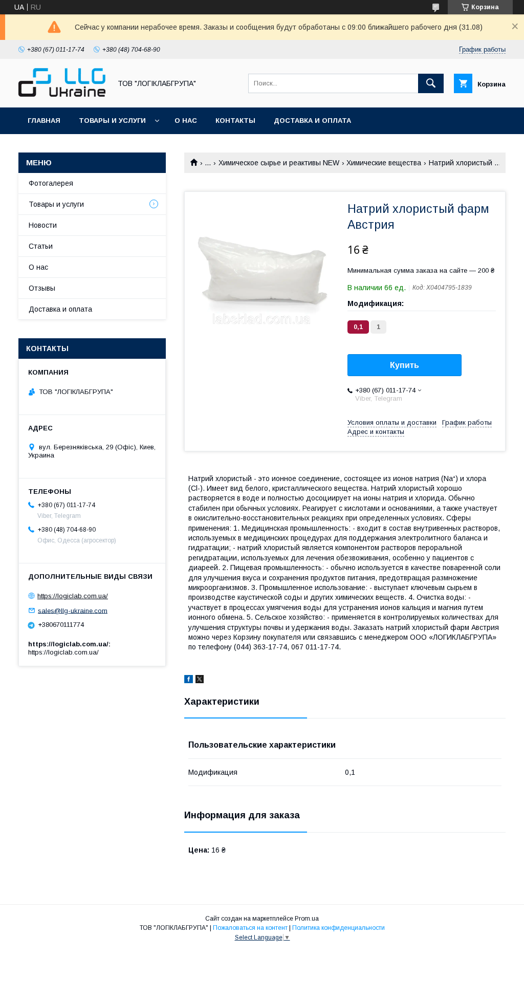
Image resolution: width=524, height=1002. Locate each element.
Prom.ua (307, 918)
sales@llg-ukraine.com (72, 610)
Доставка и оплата (312, 120)
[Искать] (431, 83)
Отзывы (42, 288)
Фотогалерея (51, 183)
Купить (404, 365)
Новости (43, 225)
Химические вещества (383, 163)
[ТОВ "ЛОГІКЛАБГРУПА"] (61, 94)
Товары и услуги (112, 120)
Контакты (235, 120)
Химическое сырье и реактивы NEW (279, 163)
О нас (185, 120)
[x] (199, 681)
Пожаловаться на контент (250, 927)
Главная (44, 120)
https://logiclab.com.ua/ (72, 596)
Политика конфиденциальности (338, 927)
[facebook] (188, 681)
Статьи (41, 246)
